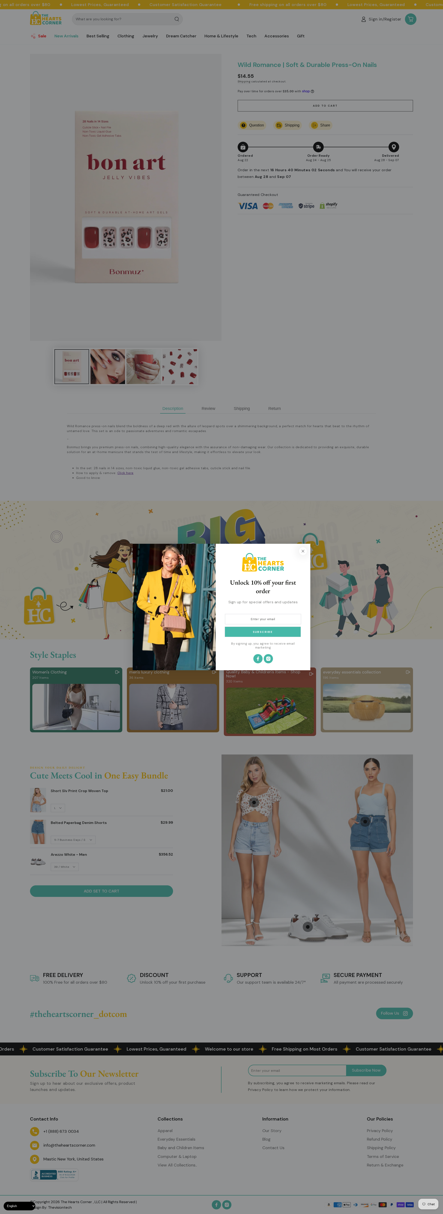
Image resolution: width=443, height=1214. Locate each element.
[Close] (303, 551)
